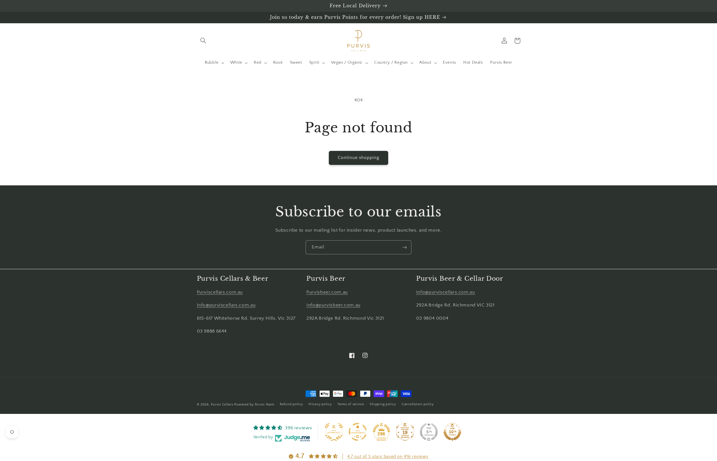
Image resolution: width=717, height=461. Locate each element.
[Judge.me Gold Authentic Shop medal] (334, 432)
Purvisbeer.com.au (327, 292)
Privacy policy (320, 404)
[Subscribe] (404, 247)
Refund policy (291, 404)
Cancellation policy (418, 404)
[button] (203, 40)
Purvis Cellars (222, 404)
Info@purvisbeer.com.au (333, 305)
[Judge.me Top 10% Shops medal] (452, 432)
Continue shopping (359, 157)
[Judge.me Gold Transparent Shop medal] (358, 432)
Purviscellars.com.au (220, 292)
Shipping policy (383, 404)
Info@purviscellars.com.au (226, 305)
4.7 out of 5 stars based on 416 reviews (388, 456)
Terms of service (350, 404)
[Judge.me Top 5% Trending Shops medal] (429, 432)
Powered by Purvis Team (254, 404)
